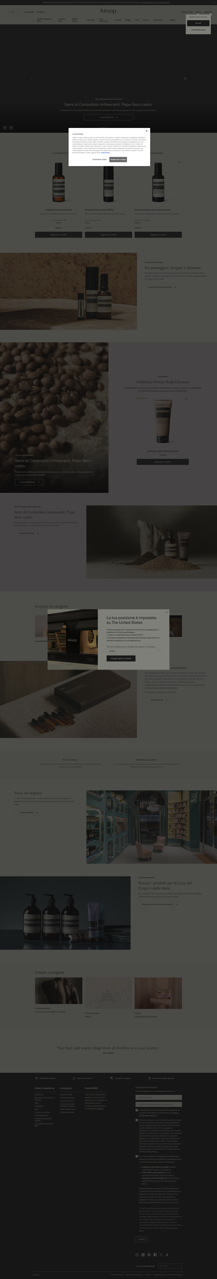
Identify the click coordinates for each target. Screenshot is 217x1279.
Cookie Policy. (105, 153)
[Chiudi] (146, 131)
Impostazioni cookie (99, 159)
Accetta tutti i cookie (118, 159)
